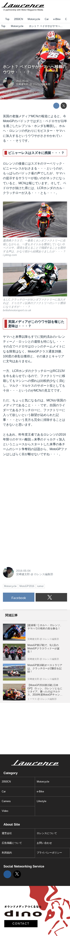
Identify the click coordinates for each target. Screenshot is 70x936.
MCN (34, 116)
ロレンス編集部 (41, 84)
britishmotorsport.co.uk (17, 310)
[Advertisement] (32, 485)
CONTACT (21, 923)
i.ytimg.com (10, 254)
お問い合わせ (44, 843)
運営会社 (7, 833)
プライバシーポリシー (49, 852)
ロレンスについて (47, 833)
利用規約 (7, 852)
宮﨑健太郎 (22, 84)
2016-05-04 (22, 81)
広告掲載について (12, 843)
